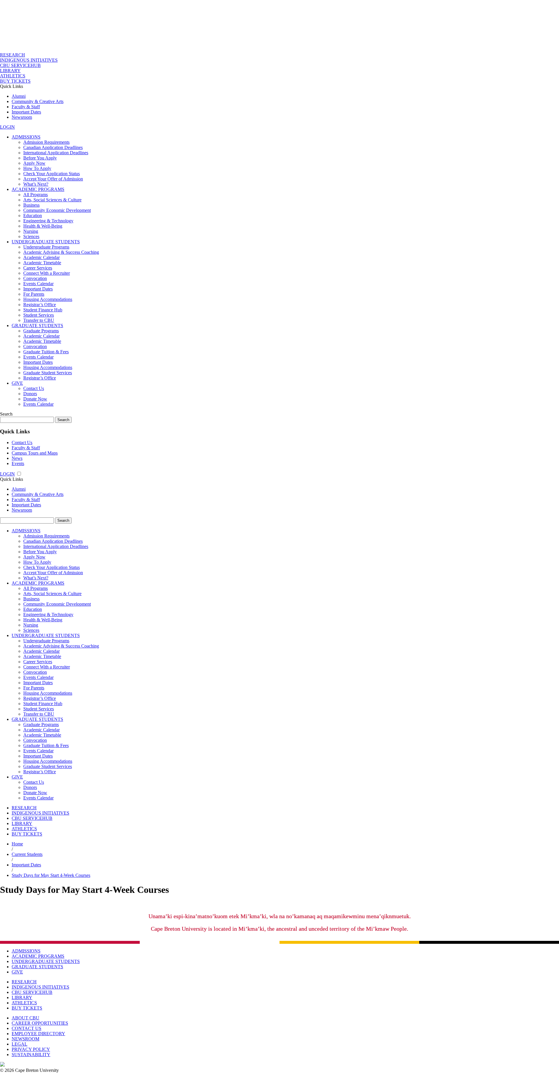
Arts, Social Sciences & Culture (52, 199)
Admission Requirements (46, 142)
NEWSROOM (25, 1038)
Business (31, 205)
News (17, 458)
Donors (30, 393)
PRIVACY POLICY (31, 1049)
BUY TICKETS (15, 81)
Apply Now (34, 163)
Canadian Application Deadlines (53, 147)
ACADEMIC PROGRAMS (38, 189)
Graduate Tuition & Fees (46, 351)
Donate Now (35, 398)
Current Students (27, 854)
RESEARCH (12, 54)
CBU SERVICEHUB (20, 65)
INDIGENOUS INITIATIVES (29, 60)
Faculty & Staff (26, 106)
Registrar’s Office (39, 304)
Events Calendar (38, 283)
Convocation (35, 278)
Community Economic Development (57, 210)
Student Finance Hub (42, 309)
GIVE (17, 383)
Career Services (37, 267)
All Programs (35, 194)
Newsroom (22, 117)
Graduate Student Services (47, 372)
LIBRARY (10, 70)
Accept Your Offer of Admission (53, 178)
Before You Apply (40, 157)
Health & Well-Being (42, 226)
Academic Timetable (42, 262)
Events (18, 463)
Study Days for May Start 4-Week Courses (51, 875)
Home (17, 843)
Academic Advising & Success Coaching (61, 252)
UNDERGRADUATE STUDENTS (46, 241)
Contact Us (33, 388)
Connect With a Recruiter (46, 273)
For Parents (33, 294)
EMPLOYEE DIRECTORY (38, 1033)
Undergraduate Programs (46, 246)
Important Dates (26, 111)
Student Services (38, 315)
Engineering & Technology (48, 220)
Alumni (19, 96)
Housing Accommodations (47, 299)
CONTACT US (26, 1028)
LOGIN (7, 127)
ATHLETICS (12, 75)
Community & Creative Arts (37, 101)
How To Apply (37, 168)
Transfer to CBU (38, 320)
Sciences (31, 236)
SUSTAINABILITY (31, 1054)
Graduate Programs (41, 330)
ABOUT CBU (25, 1017)
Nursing (30, 231)
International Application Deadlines (55, 152)
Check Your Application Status (51, 173)
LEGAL (19, 1044)
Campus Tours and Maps (35, 453)
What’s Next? (35, 184)
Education (32, 215)
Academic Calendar (41, 257)
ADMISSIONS (26, 136)
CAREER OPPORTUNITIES (40, 1023)
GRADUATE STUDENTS (37, 325)
